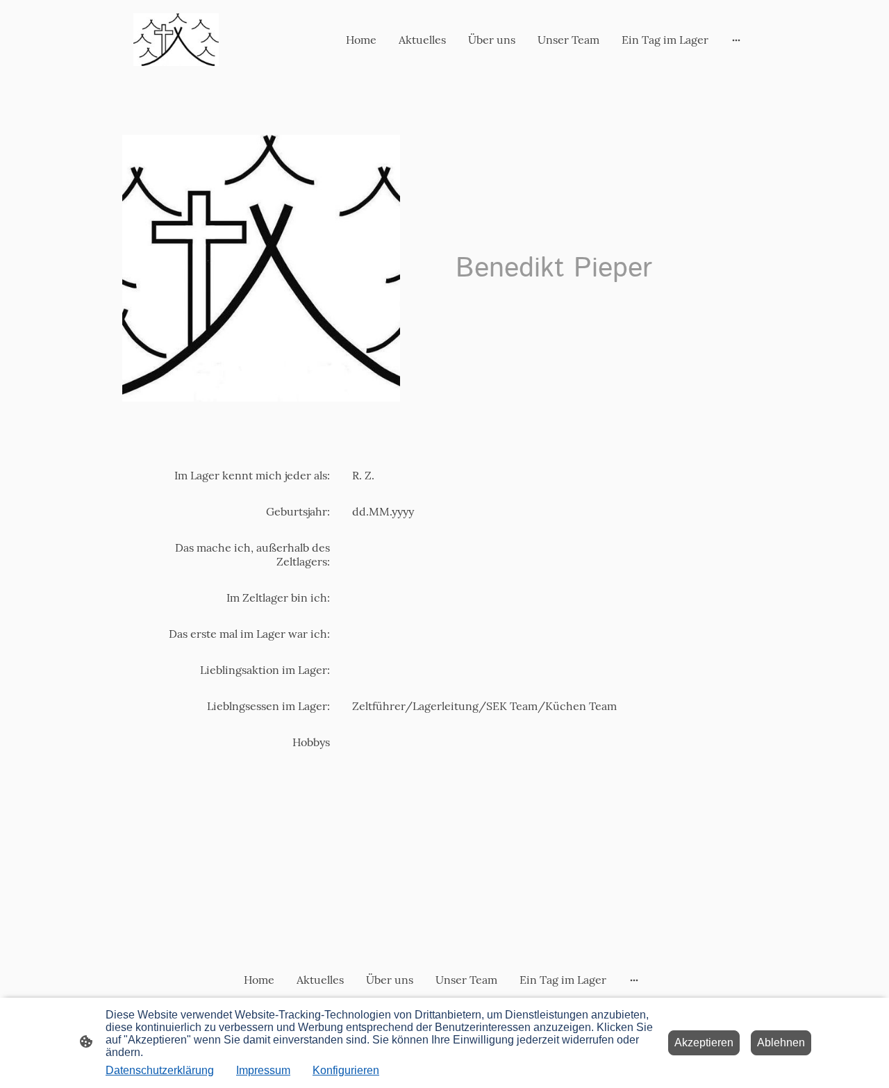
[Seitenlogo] (176, 39)
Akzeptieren (703, 1042)
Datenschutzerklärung (160, 1070)
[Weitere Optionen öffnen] (736, 39)
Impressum (263, 1070)
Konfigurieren (346, 1070)
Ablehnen (781, 1042)
